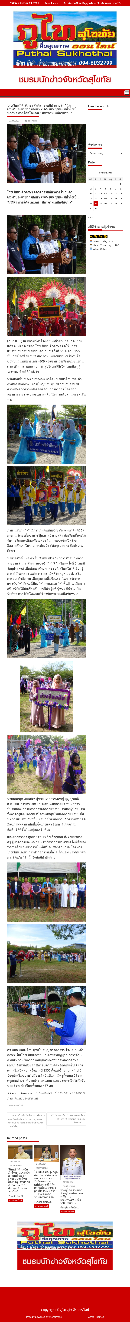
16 (90, 198)
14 (115, 193)
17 (95, 198)
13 (110, 193)
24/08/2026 (15, 1161)
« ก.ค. (91, 217)
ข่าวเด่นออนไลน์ (16, 1105)
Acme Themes (96, 1316)
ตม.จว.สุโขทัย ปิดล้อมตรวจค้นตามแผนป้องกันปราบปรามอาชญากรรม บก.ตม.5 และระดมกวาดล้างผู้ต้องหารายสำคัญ (26, 1121)
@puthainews (31, 120)
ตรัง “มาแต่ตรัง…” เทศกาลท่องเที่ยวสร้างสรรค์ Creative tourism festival (68, 1119)
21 (115, 198)
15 (120, 193)
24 (95, 203)
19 (105, 198)
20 (110, 198)
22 (120, 198)
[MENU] (126, 92)
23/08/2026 (67, 1182)
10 (95, 193)
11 (100, 193)
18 (100, 198)
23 (90, 203)
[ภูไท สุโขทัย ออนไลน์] (10, 92)
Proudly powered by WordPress (44, 1316)
